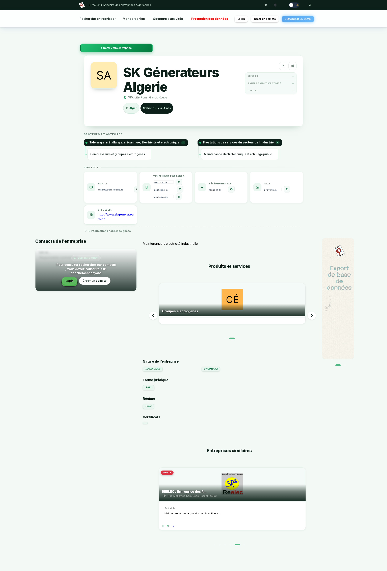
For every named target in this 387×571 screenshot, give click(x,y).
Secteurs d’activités (168, 19)
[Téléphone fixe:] (231, 189)
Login (241, 18)
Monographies (134, 19)
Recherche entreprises (96, 19)
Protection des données (209, 19)
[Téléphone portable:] (179, 182)
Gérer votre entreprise (117, 47)
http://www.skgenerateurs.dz (116, 217)
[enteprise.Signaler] (283, 66)
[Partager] (292, 66)
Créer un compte (265, 18)
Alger (133, 108)
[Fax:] (287, 189)
